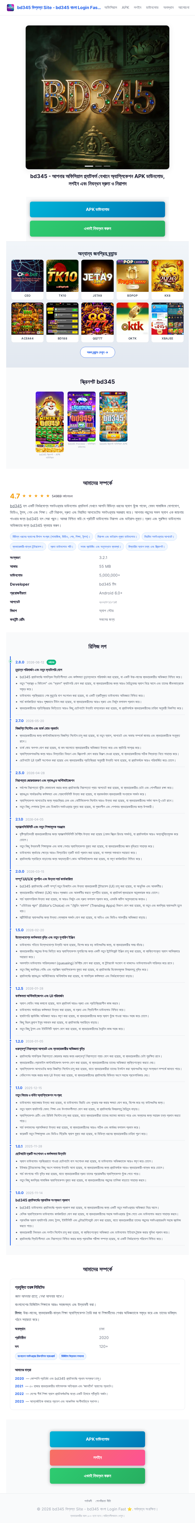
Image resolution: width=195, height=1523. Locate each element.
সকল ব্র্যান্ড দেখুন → (97, 352)
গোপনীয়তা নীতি (103, 1501)
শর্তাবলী (88, 1501)
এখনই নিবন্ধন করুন (97, 228)
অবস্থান (168, 7)
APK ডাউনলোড (97, 209)
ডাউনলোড (152, 7)
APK (125, 7)
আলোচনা (183, 7)
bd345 (16, 505)
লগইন (137, 7)
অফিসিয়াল (110, 7)
